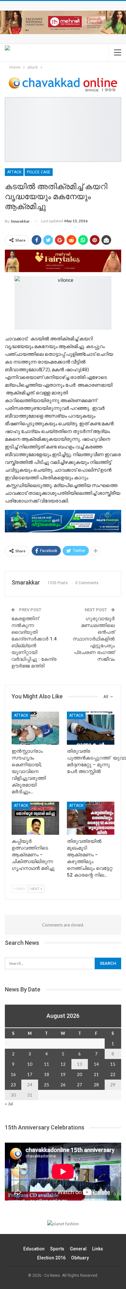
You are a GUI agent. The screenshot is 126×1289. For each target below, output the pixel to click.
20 (79, 1074)
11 (46, 1064)
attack (14, 172)
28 (96, 1084)
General (78, 1248)
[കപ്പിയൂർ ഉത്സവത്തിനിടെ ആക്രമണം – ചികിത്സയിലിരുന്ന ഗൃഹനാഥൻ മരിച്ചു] (35, 818)
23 (13, 1084)
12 (63, 1064)
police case (38, 172)
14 (96, 1064)
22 (112, 1074)
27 (79, 1084)
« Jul (9, 1103)
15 (112, 1064)
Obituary (80, 1257)
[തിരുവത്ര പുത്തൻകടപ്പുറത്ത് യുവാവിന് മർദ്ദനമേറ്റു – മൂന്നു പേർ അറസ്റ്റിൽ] (90, 728)
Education (34, 1248)
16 (13, 1074)
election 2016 (51, 1257)
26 (63, 1084)
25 (46, 1084)
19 (63, 1074)
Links (97, 1248)
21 (96, 1074)
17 (29, 1074)
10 (29, 1064)
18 (46, 1074)
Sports (57, 1248)
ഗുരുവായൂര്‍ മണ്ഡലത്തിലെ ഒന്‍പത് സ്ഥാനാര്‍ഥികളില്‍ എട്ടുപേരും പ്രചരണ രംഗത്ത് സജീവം (94, 639)
